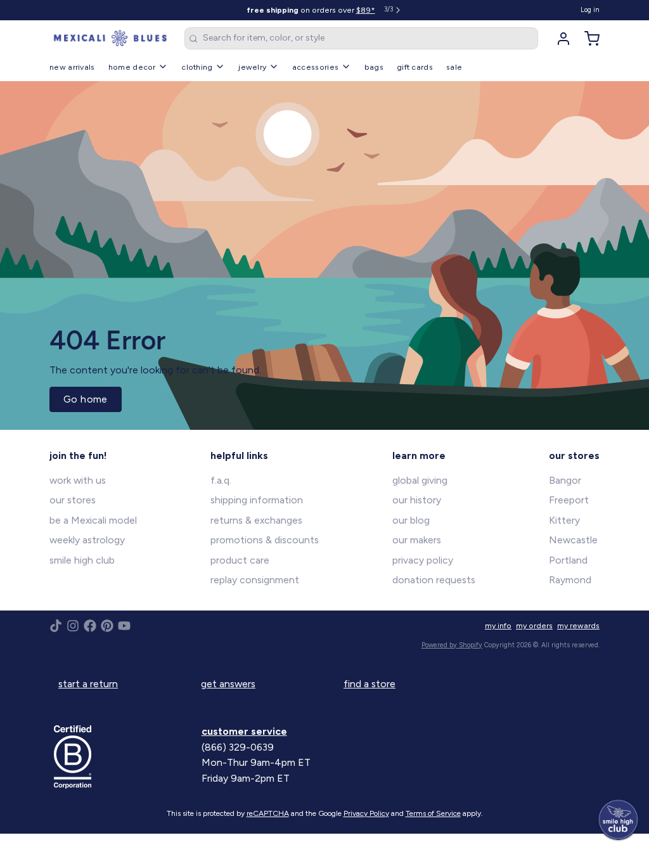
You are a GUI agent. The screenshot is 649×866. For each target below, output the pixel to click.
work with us (77, 480)
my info (498, 625)
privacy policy (422, 560)
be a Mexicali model (93, 520)
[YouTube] (124, 625)
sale (454, 67)
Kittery (564, 520)
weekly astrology (87, 540)
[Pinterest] (107, 625)
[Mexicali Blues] (110, 38)
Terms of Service (433, 813)
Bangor (565, 480)
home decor (132, 67)
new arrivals (72, 67)
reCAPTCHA (268, 813)
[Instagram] (73, 625)
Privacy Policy (366, 813)
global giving (419, 480)
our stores (72, 500)
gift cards (415, 67)
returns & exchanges (256, 520)
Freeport (569, 500)
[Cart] (587, 38)
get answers (228, 684)
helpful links (239, 455)
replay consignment (254, 580)
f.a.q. (220, 480)
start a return (88, 684)
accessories (315, 67)
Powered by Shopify (451, 645)
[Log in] (559, 38)
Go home (85, 399)
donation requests (433, 580)
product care (239, 560)
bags (373, 67)
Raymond (570, 580)
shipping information (256, 500)
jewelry (252, 67)
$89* (365, 10)
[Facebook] (90, 625)
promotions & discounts (264, 540)
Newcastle (573, 540)
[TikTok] (55, 625)
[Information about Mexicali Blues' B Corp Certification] (123, 757)
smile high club (82, 560)
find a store (369, 684)
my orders (534, 625)
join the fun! (78, 455)
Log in (590, 10)
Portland (568, 560)
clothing (196, 67)
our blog (411, 520)
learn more (419, 455)
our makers (416, 540)
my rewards (578, 625)
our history (416, 500)
